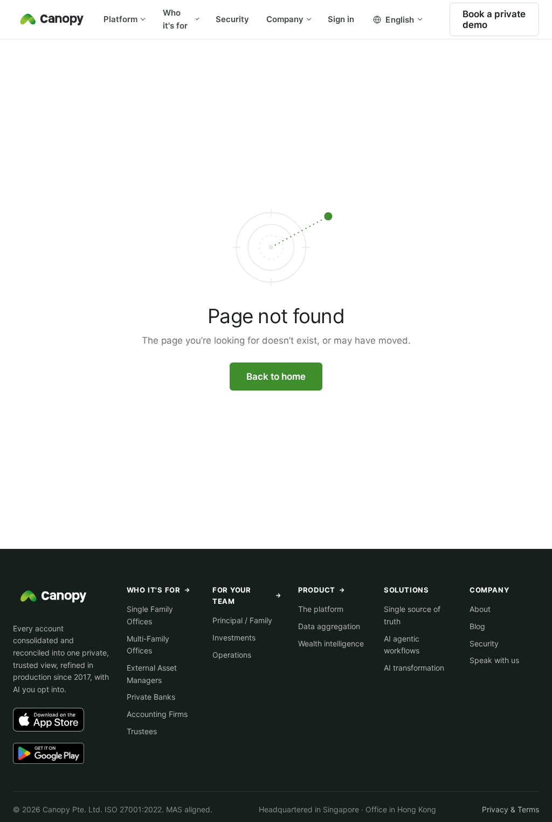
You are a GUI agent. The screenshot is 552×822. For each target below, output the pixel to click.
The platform (320, 609)
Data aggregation (329, 626)
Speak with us (494, 660)
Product (322, 590)
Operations (231, 654)
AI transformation (414, 667)
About (480, 609)
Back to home (276, 376)
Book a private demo (494, 19)
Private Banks (151, 696)
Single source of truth (412, 615)
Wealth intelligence (331, 643)
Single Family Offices (150, 615)
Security (232, 19)
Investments (234, 637)
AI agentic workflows (401, 645)
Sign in (341, 19)
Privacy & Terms (510, 809)
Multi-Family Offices (148, 645)
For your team (247, 595)
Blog (477, 626)
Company (284, 19)
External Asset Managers (152, 674)
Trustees (142, 731)
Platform (120, 19)
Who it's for (175, 19)
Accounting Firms (157, 714)
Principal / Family (242, 620)
